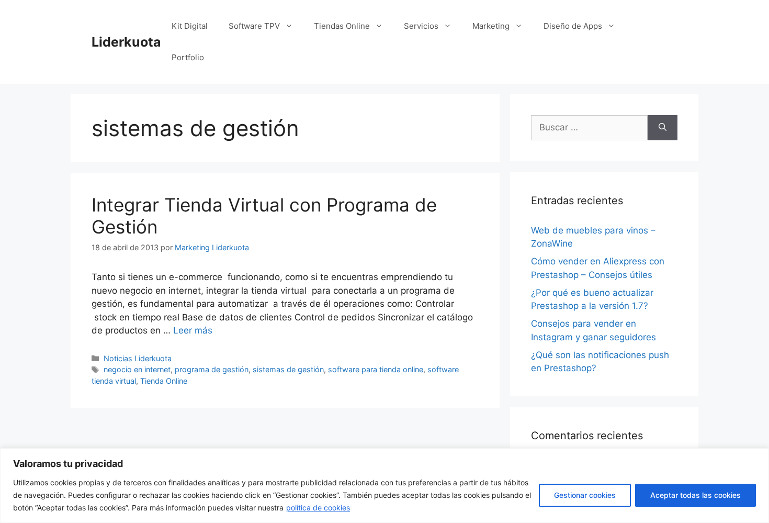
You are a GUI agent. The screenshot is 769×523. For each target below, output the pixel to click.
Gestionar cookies (585, 495)
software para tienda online (375, 369)
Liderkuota (126, 42)
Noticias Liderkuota (138, 358)
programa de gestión (211, 369)
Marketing (491, 26)
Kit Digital (190, 26)
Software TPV (254, 26)
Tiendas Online (342, 26)
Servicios (421, 26)
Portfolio (188, 57)
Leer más (192, 330)
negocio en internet (137, 369)
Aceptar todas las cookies (695, 495)
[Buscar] (662, 127)
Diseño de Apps (573, 26)
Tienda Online (163, 380)
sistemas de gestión (288, 369)
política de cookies (318, 507)
